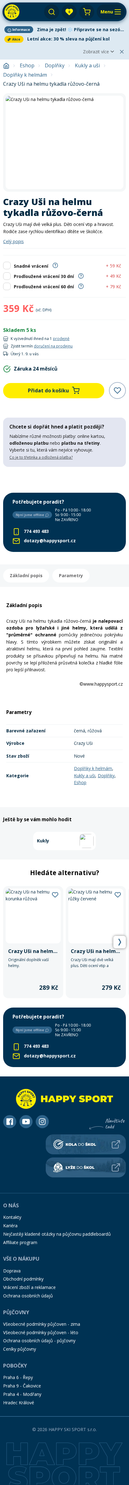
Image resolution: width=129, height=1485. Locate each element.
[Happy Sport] (11, 11)
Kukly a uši (87, 66)
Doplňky (54, 66)
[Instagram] (42, 1121)
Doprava (12, 1271)
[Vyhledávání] (51, 11)
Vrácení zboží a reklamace (29, 1287)
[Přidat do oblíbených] (117, 390)
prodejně (61, 338)
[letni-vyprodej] (64, 479)
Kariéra (10, 1226)
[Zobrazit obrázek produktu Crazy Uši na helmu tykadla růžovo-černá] (64, 142)
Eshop (27, 66)
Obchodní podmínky (23, 1279)
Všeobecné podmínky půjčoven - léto (40, 1332)
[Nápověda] (55, 265)
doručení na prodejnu (53, 346)
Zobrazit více (96, 52)
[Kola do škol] (86, 1144)
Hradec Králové (18, 1403)
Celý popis (13, 241)
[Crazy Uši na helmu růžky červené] (96, 942)
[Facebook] (9, 1121)
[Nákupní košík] (86, 11)
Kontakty (12, 1217)
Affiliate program (20, 1242)
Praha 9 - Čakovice (22, 1386)
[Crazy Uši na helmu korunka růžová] (33, 942)
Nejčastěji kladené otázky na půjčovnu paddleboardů (57, 1234)
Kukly (43, 841)
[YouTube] (26, 1121)
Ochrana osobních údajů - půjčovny (39, 1341)
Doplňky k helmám (25, 75)
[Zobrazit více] (64, 29)
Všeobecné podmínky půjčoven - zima (41, 1324)
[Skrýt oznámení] (122, 52)
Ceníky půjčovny (19, 1349)
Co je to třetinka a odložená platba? (41, 457)
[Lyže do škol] (86, 1167)
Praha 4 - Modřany (22, 1394)
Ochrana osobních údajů (28, 1296)
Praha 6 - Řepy (18, 1377)
